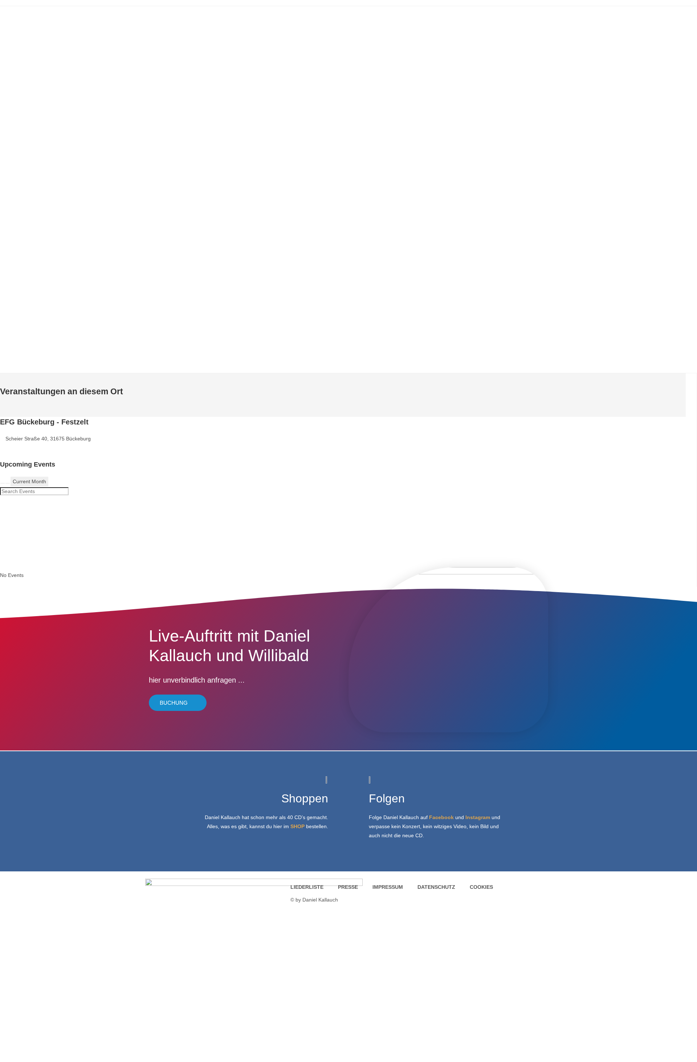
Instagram (477, 817)
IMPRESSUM (387, 887)
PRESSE (348, 887)
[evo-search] (2, 483)
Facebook (441, 817)
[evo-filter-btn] (7, 483)
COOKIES (481, 887)
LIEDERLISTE (306, 887)
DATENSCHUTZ (436, 887)
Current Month (29, 481)
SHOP (297, 826)
